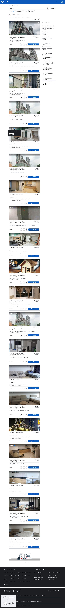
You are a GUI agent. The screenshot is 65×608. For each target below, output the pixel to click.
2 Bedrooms (48, 43)
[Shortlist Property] (38, 23)
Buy (10, 1)
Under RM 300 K (50, 38)
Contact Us (20, 595)
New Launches (18, 1)
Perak (46, 33)
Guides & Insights (25, 1)
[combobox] (28, 8)
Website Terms (32, 595)
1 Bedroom (44, 43)
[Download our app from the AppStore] (8, 591)
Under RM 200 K (44, 38)
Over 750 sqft (44, 48)
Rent (14, 1)
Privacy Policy (25, 595)
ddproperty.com (33, 601)
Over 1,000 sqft (49, 48)
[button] (10, 15)
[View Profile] (12, 22)
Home (10, 5)
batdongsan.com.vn (25, 601)
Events (31, 1)
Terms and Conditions (40, 595)
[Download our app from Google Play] (17, 591)
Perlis (43, 33)
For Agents (36, 1)
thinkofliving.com (40, 601)
